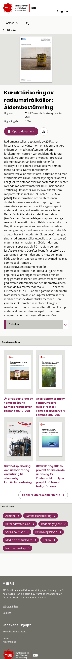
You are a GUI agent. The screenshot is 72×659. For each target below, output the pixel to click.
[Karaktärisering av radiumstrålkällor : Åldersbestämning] (36, 59)
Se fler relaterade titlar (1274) (41, 495)
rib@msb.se (9, 641)
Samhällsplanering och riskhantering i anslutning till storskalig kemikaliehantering (18, 474)
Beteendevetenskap (17, 524)
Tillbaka (11, 30)
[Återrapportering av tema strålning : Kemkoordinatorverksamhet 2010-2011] (19, 372)
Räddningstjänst (51, 524)
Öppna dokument (23, 131)
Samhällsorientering (38, 516)
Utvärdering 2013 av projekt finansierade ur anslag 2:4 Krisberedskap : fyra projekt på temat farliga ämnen (50, 476)
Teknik (47, 540)
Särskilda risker (15, 532)
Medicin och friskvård (18, 540)
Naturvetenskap (15, 548)
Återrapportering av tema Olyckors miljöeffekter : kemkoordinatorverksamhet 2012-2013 (50, 407)
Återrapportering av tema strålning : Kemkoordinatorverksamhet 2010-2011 (18, 405)
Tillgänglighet (10, 606)
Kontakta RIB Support (15, 631)
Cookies (7, 612)
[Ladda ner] (44, 131)
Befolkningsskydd (46, 532)
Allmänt (10, 516)
